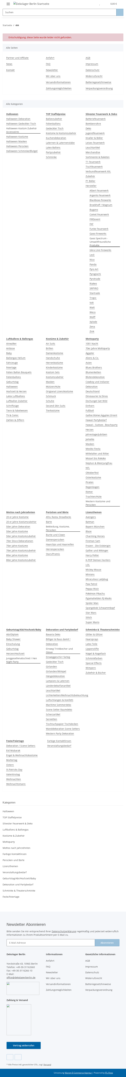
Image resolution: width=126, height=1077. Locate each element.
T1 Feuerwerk (93, 161)
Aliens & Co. (92, 357)
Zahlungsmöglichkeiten (59, 88)
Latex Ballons (53, 147)
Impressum (92, 63)
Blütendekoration (95, 377)
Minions (90, 574)
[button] (92, 3)
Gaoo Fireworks (98, 233)
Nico (92, 259)
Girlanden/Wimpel (56, 671)
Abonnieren (107, 942)
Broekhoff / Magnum (101, 204)
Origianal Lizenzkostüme (59, 391)
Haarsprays (92, 639)
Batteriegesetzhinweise (98, 82)
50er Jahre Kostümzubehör (21, 536)
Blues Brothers (94, 367)
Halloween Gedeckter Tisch (21, 123)
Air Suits (50, 343)
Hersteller (91, 185)
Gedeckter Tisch (54, 128)
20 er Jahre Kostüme (17, 517)
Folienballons (53, 123)
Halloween (12, 386)
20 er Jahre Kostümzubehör (21, 521)
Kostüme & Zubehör (14, 835)
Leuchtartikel (93, 147)
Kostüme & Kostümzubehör (61, 133)
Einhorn (90, 405)
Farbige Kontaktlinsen (59, 740)
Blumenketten (93, 372)
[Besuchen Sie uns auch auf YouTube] (18, 1057)
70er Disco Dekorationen (19, 540)
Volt (92, 302)
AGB (88, 57)
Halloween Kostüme (17, 136)
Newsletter (52, 70)
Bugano (94, 209)
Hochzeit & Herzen (16, 391)
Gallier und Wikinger (97, 550)
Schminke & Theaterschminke (19, 890)
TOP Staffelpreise (12, 817)
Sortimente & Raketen (98, 157)
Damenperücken (55, 539)
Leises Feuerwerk (95, 142)
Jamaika (90, 439)
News (9, 63)
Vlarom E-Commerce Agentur (78, 1072)
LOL (88, 564)
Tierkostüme (53, 410)
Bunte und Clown (55, 534)
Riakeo (93, 283)
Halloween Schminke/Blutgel (22, 151)
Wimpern (91, 667)
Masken (50, 381)
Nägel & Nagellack (96, 653)
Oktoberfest (92, 472)
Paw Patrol (91, 583)
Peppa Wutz (92, 588)
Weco (92, 312)
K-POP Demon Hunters (98, 560)
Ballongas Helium (15, 357)
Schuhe (50, 400)
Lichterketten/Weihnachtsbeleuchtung (67, 695)
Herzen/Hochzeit (15, 653)
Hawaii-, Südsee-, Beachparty (101, 424)
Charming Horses (95, 536)
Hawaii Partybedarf (96, 420)
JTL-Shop (109, 1072)
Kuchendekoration (56, 137)
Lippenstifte (92, 648)
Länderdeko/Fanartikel (58, 685)
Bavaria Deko (53, 634)
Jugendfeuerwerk (95, 133)
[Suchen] (119, 12)
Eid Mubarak (13, 750)
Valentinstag (13, 774)
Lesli (92, 254)
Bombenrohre (93, 123)
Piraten (90, 482)
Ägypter (90, 353)
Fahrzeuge (12, 362)
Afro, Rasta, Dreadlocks (58, 517)
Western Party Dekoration (60, 733)
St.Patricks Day (14, 769)
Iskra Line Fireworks (100, 250)
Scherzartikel (53, 714)
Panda (93, 264)
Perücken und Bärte (13, 860)
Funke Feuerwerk (99, 228)
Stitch (89, 617)
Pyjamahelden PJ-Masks (99, 598)
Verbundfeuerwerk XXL (98, 171)
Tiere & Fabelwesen (17, 410)
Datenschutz (92, 70)
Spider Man (92, 603)
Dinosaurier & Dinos (97, 396)
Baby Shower (13, 639)
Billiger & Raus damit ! (58, 639)
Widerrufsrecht (94, 76)
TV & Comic (12, 415)
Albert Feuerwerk (99, 190)
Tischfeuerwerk (94, 166)
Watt (92, 307)
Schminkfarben (94, 658)
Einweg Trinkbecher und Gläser (59, 650)
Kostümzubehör (54, 377)
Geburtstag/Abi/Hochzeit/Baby (19, 878)
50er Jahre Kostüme (17, 531)
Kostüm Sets (53, 372)
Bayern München (95, 526)
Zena (92, 326)
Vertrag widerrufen (23, 1045)
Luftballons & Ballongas (16, 829)
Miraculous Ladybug (97, 579)
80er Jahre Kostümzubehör (21, 560)
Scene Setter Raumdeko (59, 709)
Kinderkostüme (54, 367)
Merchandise (93, 152)
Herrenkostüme (54, 362)
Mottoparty (9, 841)
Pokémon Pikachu (95, 593)
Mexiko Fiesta (93, 448)
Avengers (91, 517)
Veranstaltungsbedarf (59, 745)
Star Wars (91, 612)
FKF (91, 224)
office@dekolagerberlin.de (21, 977)
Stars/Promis (53, 553)
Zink (92, 331)
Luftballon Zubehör (16, 400)
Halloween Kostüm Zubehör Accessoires (21, 130)
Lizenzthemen (10, 866)
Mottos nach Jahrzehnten (16, 847)
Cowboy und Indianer (97, 381)
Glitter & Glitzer (94, 634)
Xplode (93, 321)
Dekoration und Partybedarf (18, 884)
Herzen (90, 429)
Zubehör (90, 176)
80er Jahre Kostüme (17, 555)
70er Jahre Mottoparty (98, 348)
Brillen (49, 348)
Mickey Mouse (93, 569)
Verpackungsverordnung (99, 88)
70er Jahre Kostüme (17, 545)
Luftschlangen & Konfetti (59, 700)
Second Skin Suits (55, 405)
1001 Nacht (92, 343)
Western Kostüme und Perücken (98, 503)
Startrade (95, 293)
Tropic (93, 297)
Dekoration (92, 386)
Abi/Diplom (12, 634)
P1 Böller (90, 181)
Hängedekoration (55, 676)
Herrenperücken (55, 549)
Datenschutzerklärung (64, 931)
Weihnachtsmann (16, 783)
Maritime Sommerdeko (58, 704)
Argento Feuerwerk (100, 195)
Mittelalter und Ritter (97, 453)
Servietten (51, 719)
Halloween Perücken (17, 146)
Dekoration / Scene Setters (20, 745)
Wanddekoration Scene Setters (63, 728)
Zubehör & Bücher (96, 672)
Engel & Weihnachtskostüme (22, 755)
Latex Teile (91, 644)
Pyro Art (94, 269)
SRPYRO (94, 288)
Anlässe (10, 348)
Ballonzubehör (54, 118)
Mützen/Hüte (53, 386)
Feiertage (11, 367)
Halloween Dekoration (18, 118)
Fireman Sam (93, 540)
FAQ (48, 63)
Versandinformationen (58, 82)
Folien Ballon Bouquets (19, 372)
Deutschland (93, 391)
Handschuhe (53, 357)
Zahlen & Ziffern (15, 420)
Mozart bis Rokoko (96, 458)
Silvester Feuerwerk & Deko (17, 823)
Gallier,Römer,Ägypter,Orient (101, 415)
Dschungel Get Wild (96, 400)
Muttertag (11, 760)
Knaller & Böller (94, 137)
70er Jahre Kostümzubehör (21, 550)
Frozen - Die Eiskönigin (98, 545)
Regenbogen (92, 487)
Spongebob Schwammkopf (100, 607)
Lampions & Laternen (57, 680)
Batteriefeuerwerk (95, 118)
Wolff (92, 317)
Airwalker (11, 343)
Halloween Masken (16, 141)
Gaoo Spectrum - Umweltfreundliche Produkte (100, 242)
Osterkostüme (93, 477)
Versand (47, 1064)
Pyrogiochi (95, 274)
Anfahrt (50, 57)
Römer (89, 491)
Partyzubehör (53, 152)
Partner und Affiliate (17, 57)
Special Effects (94, 663)
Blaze (89, 531)
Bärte (49, 521)
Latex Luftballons (15, 396)
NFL (88, 467)
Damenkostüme (54, 353)
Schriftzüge (12, 405)
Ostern (10, 764)
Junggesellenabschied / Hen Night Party (21, 660)
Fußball (90, 410)
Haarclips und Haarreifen (60, 544)
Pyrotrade (95, 278)
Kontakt (10, 70)
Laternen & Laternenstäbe (60, 142)
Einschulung (13, 644)
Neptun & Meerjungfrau (99, 463)
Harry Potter (92, 555)
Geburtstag (12, 381)
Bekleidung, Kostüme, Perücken (58, 528)
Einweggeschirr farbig (58, 657)
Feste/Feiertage (11, 896)
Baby (9, 353)
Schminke (51, 157)
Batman (90, 521)
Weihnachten (13, 779)
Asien (89, 362)
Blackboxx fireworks (100, 200)
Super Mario (92, 622)
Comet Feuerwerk (99, 214)
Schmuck (51, 396)
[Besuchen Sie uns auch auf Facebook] (10, 1057)
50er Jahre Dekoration (18, 526)
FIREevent (95, 219)
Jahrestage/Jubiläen (96, 434)
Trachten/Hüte (94, 496)
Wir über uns (53, 76)
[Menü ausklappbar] (8, 2)
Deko (88, 128)
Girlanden (51, 666)
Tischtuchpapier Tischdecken (62, 723)
